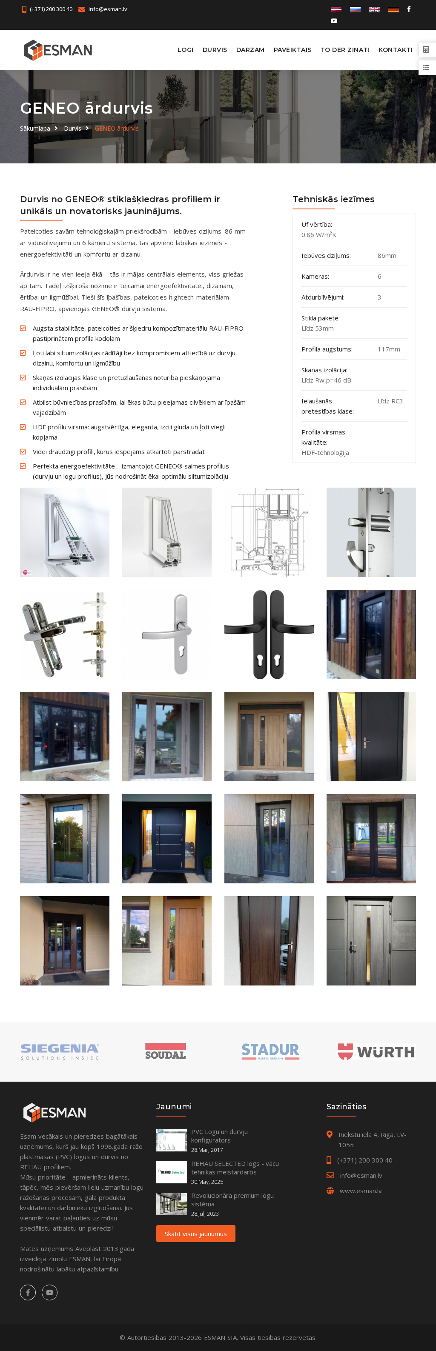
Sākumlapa (35, 128)
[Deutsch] (393, 9)
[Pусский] (355, 9)
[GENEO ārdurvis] (64, 532)
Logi (186, 50)
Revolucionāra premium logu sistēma (232, 1199)
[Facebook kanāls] (409, 9)
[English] (374, 9)
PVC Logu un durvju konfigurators (219, 1135)
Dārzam (250, 50)
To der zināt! (345, 50)
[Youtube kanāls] (334, 21)
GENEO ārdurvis (117, 128)
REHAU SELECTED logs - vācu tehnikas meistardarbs (235, 1167)
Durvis (215, 50)
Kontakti (396, 50)
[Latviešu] (336, 9)
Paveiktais (293, 50)
